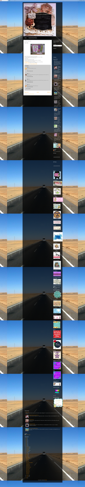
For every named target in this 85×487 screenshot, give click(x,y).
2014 (26, 441)
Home (38, 92)
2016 (26, 439)
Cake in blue (27, 469)
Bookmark (27, 459)
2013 (26, 442)
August (27, 451)
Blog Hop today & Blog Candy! (59, 126)
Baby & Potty (28, 471)
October (27, 449)
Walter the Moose (59, 117)
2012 (26, 443)
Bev (27, 73)
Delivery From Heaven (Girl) (59, 134)
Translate (59, 46)
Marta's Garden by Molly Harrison (59, 93)
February (27, 475)
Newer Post (26, 92)
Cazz (27, 84)
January (27, 476)
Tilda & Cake (28, 470)
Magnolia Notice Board (59, 84)
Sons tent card (28, 468)
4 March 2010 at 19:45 (30, 82)
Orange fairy (27, 463)
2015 (26, 440)
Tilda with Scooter (59, 75)
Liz (27, 67)
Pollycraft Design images (29, 462)
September (27, 450)
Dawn (55, 150)
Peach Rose (27, 472)
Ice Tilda (59, 100)
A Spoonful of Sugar (26, 62)
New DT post (55, 60)
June (27, 453)
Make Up (27, 460)
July (27, 452)
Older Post (49, 92)
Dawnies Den (32, 5)
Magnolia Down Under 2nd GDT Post (59, 67)
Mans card (27, 461)
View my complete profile (56, 151)
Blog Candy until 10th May (59, 109)
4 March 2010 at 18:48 (30, 76)
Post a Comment (28, 88)
